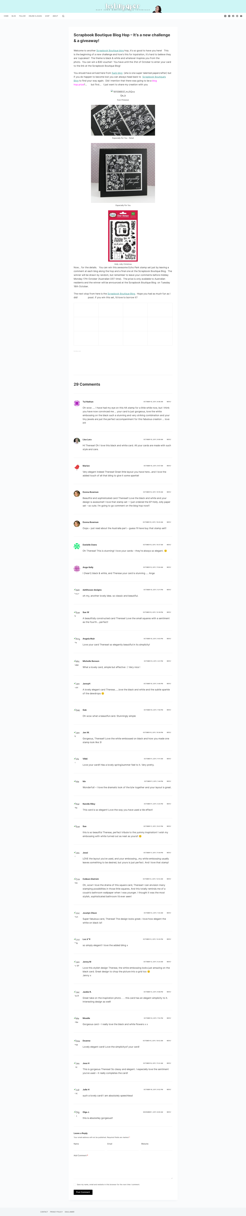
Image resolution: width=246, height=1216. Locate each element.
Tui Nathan (88, 401)
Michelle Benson (91, 661)
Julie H (86, 1089)
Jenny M (87, 961)
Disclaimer (69, 1212)
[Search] (63, 16)
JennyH (86, 683)
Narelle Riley (89, 804)
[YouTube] (225, 16)
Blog (14, 16)
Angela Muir (89, 638)
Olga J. (86, 1112)
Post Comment (83, 1192)
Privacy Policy (56, 1212)
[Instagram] (229, 16)
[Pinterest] (237, 16)
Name (76, 1144)
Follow (22, 16)
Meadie (86, 1018)
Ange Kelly (88, 567)
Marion (86, 465)
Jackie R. (87, 992)
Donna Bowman (91, 492)
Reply (169, 402)
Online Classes (35, 16)
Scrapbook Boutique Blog (121, 293)
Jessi (85, 852)
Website (144, 1144)
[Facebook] (233, 16)
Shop (47, 16)
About (55, 16)
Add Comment (81, 1155)
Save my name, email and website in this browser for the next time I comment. (108, 1184)
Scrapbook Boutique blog (110, 50)
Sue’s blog (117, 73)
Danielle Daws (90, 544)
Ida (84, 781)
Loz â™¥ (86, 939)
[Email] (241, 16)
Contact (44, 1212)
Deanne (86, 1040)
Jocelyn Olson (90, 913)
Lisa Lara (87, 439)
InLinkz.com (77, 351)
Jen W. (86, 732)
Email (109, 1144)
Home (6, 16)
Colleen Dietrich (91, 879)
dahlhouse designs (92, 590)
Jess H (86, 1063)
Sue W (86, 612)
